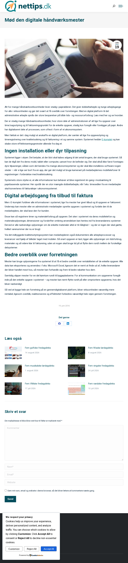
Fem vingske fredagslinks (101, 365)
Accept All (49, 549)
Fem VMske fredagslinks (37, 383)
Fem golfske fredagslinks (38, 347)
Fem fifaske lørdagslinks (100, 347)
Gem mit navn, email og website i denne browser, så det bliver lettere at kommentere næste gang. (51, 491)
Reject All (31, 549)
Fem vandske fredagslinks (101, 383)
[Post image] (13, 353)
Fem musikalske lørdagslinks (39, 365)
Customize (14, 549)
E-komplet (107, 139)
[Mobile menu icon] (120, 6)
